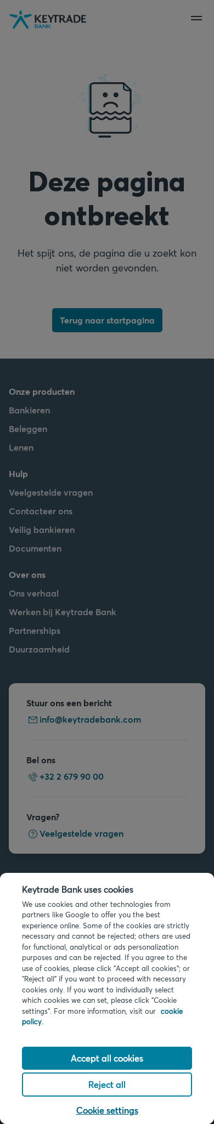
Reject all (107, 1084)
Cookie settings (107, 1110)
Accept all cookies (107, 1058)
